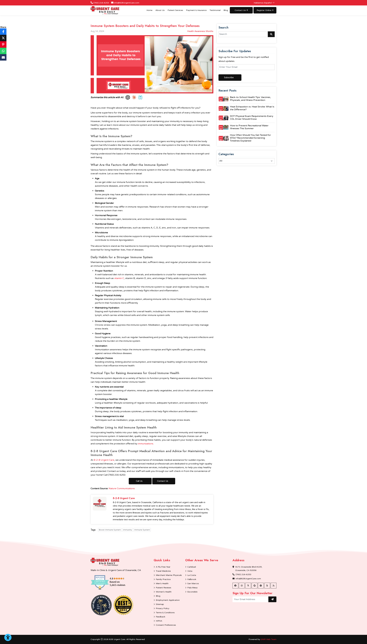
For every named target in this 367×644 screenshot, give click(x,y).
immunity (127, 530)
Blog (225, 10)
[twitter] (248, 585)
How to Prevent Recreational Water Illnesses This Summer (249, 127)
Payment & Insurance (196, 10)
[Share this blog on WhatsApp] (3, 51)
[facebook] (235, 585)
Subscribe (229, 77)
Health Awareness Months (200, 31)
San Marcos (193, 583)
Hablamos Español (263, 3)
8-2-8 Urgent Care (104, 460)
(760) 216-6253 (101, 3)
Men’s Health (162, 583)
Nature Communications (122, 488)
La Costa (191, 575)
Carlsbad (191, 567)
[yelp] (267, 585)
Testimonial (215, 10)
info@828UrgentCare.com (126, 3)
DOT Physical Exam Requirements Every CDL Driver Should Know (251, 117)
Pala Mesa (192, 587)
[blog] (273, 585)
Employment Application (168, 600)
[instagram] (242, 585)
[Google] (254, 585)
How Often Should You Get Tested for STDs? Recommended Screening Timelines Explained (250, 138)
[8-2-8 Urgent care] (105, 562)
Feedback (160, 617)
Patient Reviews (163, 587)
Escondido (192, 592)
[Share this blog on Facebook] (3, 31)
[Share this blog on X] (3, 38)
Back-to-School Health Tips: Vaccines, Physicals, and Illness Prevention (250, 99)
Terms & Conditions (165, 612)
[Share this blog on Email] (3, 57)
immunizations (145, 443)
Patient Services (175, 10)
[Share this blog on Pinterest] (3, 44)
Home (149, 10)
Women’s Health (163, 592)
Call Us (139, 481)
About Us (160, 10)
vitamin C (119, 278)
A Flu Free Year (163, 567)
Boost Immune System (110, 530)
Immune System (142, 530)
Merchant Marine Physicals (169, 575)
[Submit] (272, 599)
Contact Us (162, 481)
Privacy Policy (162, 608)
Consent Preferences (166, 625)
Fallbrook (191, 579)
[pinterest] (261, 585)
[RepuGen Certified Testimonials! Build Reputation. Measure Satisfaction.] (112, 582)
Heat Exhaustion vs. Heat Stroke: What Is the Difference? (252, 108)
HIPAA (159, 621)
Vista (189, 571)
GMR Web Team (268, 639)
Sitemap (160, 604)
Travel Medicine (163, 571)
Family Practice (163, 579)
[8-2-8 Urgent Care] (105, 10)
